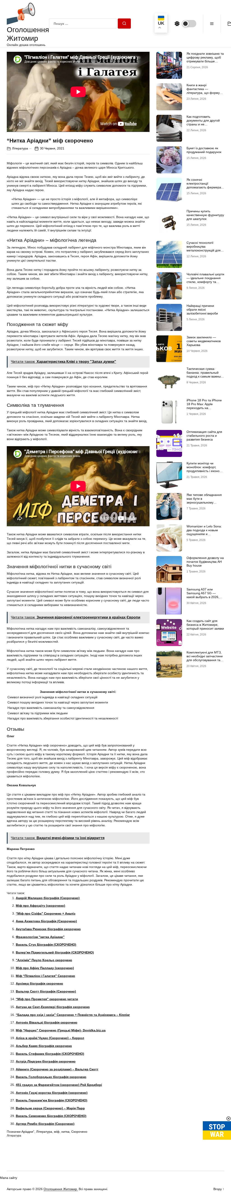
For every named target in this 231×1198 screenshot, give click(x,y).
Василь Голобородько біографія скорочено (51, 1077)
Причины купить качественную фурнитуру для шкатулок (205, 215)
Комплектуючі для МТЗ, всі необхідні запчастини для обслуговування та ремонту (205, 658)
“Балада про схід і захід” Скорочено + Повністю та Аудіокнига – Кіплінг (73, 1015)
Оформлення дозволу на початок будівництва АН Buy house (205, 561)
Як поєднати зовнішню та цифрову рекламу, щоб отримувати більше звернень (205, 59)
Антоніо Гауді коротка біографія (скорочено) (52, 1092)
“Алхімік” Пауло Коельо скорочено (44, 960)
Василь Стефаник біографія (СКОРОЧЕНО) (50, 1054)
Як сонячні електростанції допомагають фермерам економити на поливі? (205, 185)
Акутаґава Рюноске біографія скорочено (48, 929)
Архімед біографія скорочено (39, 983)
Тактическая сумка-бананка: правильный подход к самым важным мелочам (205, 374)
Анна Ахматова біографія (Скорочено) (46, 921)
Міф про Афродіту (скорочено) (40, 905)
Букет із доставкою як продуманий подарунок (204, 150)
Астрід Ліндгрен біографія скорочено (46, 1061)
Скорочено (79, 1131)
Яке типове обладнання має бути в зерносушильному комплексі (204, 500)
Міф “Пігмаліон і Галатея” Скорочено (45, 976)
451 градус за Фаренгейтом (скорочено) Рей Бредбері (59, 1085)
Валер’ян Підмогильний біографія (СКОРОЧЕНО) (55, 952)
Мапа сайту (8, 1178)
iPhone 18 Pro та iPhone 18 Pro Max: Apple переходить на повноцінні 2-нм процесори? (204, 407)
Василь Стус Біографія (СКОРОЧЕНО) (46, 944)
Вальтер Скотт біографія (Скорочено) (46, 991)
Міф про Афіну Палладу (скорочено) (45, 968)
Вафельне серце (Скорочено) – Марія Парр (50, 1108)
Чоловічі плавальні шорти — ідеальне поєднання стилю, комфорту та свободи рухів (205, 279)
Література (20, 148)
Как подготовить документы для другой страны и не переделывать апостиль (204, 122)
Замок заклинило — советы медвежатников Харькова (204, 341)
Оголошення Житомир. (61, 1189)
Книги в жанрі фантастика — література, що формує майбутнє (204, 90)
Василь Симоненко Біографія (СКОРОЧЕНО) (51, 1116)
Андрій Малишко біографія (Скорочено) (48, 898)
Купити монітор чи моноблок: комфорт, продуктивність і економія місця (205, 468)
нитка (65, 1131)
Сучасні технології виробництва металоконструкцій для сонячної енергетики (204, 248)
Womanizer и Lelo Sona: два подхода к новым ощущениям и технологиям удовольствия (204, 533)
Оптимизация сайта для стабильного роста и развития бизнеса (204, 435)
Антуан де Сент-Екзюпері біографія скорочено (53, 1007)
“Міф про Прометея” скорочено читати (47, 999)
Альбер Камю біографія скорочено (44, 1046)
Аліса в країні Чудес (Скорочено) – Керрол (50, 1038)
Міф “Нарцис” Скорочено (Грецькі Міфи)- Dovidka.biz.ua (61, 1030)
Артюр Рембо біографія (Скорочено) (45, 1124)
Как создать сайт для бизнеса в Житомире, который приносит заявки (205, 624)
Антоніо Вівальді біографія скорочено (46, 1022)
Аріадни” (27, 1131)
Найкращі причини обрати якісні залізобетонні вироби (202, 309)
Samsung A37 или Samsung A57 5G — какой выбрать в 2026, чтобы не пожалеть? (203, 595)
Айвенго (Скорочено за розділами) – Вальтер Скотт (57, 1069)
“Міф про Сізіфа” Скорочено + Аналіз (45, 913)
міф (57, 1131)
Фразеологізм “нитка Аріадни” (40, 937)
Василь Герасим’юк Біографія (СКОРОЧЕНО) (51, 1100)
